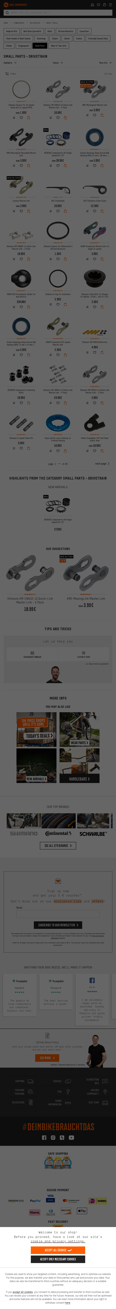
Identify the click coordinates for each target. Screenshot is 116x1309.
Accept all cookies (55, 1250)
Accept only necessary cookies (58, 1259)
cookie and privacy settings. (58, 1241)
